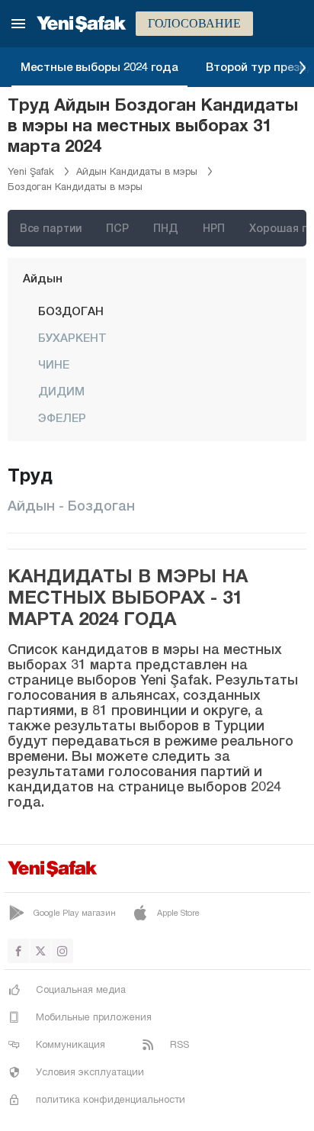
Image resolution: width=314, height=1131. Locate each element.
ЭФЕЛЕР (62, 417)
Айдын (42, 278)
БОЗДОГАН (71, 310)
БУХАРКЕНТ (72, 337)
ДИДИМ (61, 391)
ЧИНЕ (53, 364)
